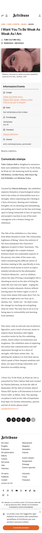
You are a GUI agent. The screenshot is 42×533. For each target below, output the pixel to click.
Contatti (4, 480)
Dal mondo (5, 462)
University (26, 473)
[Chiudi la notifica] (40, 512)
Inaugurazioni (27, 461)
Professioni (5, 449)
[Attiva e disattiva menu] (2, 15)
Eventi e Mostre (13, 24)
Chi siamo (5, 473)
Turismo (4, 459)
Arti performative (7, 452)
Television (5, 468)
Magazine (26, 446)
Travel (24, 477)
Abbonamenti (27, 443)
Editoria (4, 456)
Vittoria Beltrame (10, 134)
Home (3, 24)
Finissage (25, 464)
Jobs (3, 465)
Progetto (4, 446)
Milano (24, 24)
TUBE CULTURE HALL (12, 40)
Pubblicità (5, 477)
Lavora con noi (6, 483)
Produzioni (26, 480)
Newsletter (26, 449)
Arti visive (5, 443)
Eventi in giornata (28, 467)
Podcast (25, 452)
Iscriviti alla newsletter (21, 528)
